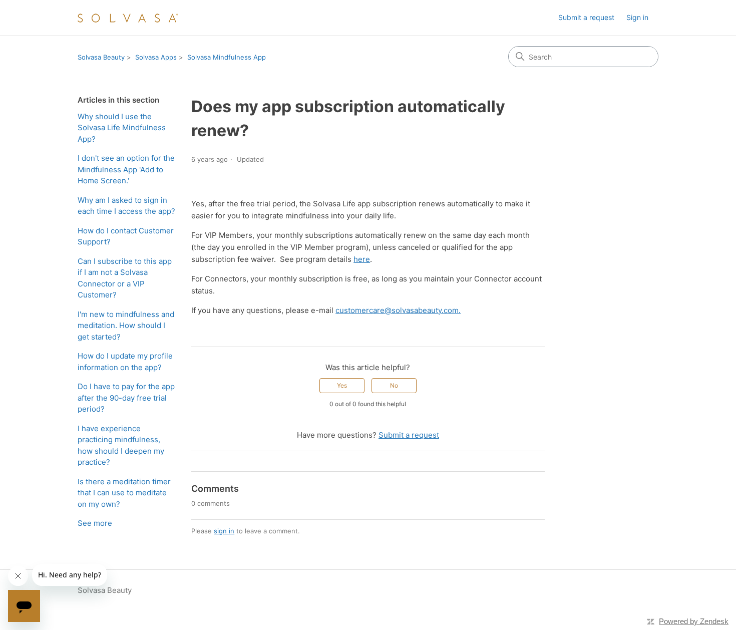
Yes (342, 385)
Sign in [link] (637, 17)
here (361, 259)
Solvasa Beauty (101, 57)
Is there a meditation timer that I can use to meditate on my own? (124, 493)
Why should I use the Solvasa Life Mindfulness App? (122, 128)
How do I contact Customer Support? (126, 236)
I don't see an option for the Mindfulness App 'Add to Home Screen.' (126, 169)
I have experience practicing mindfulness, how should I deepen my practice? (121, 445)
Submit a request (586, 17)
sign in (224, 531)
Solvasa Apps (156, 57)
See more (95, 523)
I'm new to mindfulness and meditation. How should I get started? (126, 325)
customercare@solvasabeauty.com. (398, 310)
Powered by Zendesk (693, 621)
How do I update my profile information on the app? (125, 361)
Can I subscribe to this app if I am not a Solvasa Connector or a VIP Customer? (125, 278)
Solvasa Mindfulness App (226, 57)
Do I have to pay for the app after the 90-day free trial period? (126, 398)
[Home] (128, 18)
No (394, 385)
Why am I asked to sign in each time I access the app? (126, 205)
